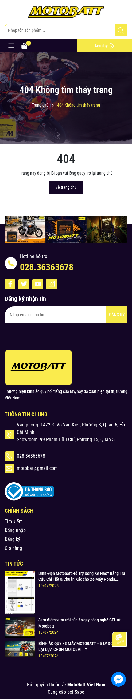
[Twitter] (23, 284)
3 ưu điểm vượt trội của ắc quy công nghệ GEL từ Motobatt (79, 622)
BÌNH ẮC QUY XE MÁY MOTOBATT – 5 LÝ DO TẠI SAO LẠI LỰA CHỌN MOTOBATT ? (82, 646)
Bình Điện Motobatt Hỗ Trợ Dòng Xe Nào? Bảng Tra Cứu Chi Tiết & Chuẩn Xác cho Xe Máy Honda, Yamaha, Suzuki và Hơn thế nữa (81, 577)
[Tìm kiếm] (121, 30)
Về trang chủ (66, 187)
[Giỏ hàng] (24, 45)
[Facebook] (10, 284)
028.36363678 (46, 267)
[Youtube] (37, 284)
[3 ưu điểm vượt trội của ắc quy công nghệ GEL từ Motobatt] (20, 626)
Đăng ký (12, 539)
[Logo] (66, 12)
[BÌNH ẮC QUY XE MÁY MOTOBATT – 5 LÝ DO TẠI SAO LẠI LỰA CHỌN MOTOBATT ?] (20, 648)
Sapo (79, 692)
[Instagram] (51, 284)
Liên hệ (102, 45)
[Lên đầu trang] (119, 660)
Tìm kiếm (14, 521)
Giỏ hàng (13, 548)
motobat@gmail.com (37, 468)
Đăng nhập (15, 530)
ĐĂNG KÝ (117, 314)
